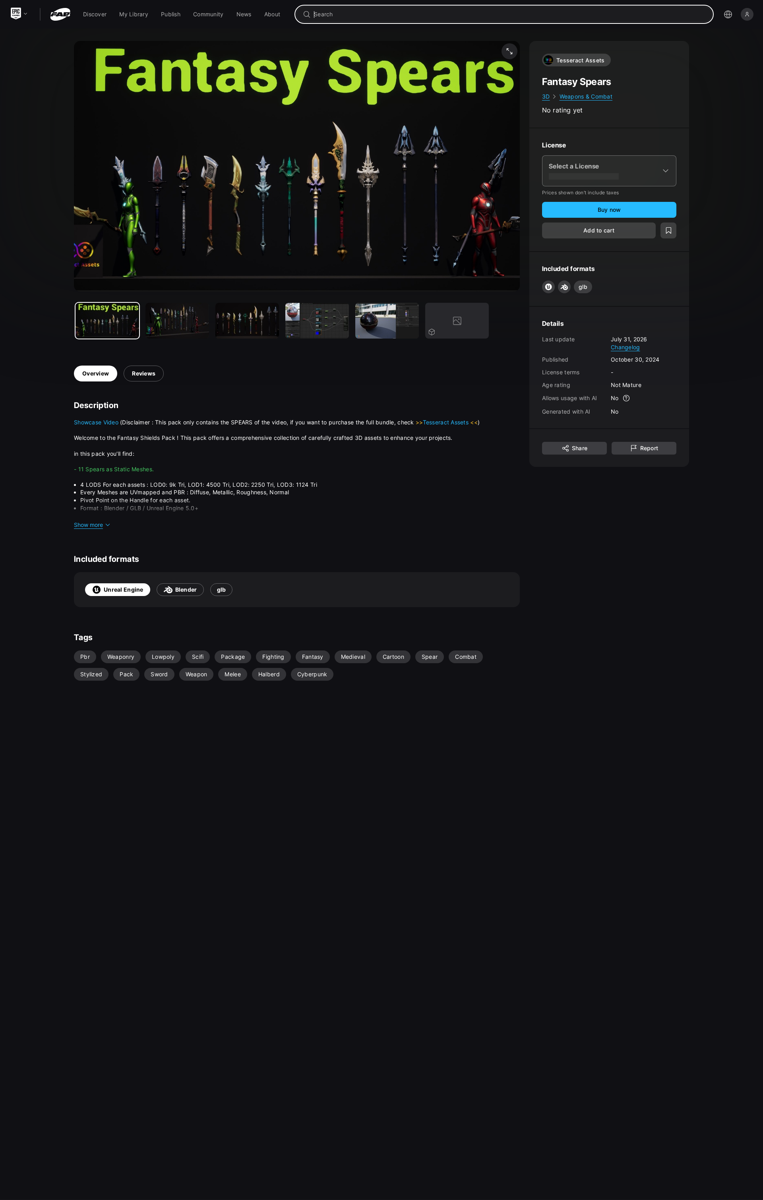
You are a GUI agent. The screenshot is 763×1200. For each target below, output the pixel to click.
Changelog (625, 346)
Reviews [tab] (143, 373)
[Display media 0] (107, 321)
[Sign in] (747, 14)
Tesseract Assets (447, 422)
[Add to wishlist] (668, 230)
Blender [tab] (186, 589)
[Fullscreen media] (509, 51)
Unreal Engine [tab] (123, 589)
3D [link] (546, 96)
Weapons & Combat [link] (586, 96)
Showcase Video (97, 422)
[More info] (626, 398)
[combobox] (509, 14)
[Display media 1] (177, 321)
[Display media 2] (247, 321)
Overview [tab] (95, 373)
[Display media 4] (387, 321)
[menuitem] (95, 14)
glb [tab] (221, 589)
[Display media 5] (457, 321)
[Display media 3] (317, 321)
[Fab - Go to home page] (60, 14)
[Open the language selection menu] (728, 14)
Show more (88, 524)
